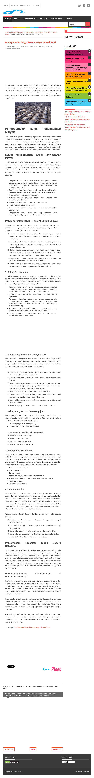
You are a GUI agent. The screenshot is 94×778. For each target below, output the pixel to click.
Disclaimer (35, 5)
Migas (16, 19)
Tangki (19, 48)
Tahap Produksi (29, 19)
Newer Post (9, 749)
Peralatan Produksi (10, 48)
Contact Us (14, 5)
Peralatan (43, 19)
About (6, 5)
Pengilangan (49, 46)
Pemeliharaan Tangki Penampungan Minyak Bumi (32, 627)
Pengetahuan (40, 46)
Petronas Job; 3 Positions (75, 125)
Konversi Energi (56, 19)
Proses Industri (18, 771)
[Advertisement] (32, 66)
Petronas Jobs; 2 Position (75, 117)
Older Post (57, 749)
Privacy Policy (25, 5)
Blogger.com (85, 771)
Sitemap (69, 19)
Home (8, 19)
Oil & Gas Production (29, 46)
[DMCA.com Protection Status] (12, 763)
